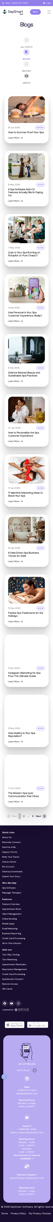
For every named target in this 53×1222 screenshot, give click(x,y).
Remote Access (10, 984)
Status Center (9, 861)
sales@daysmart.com (27, 1093)
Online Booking (9, 918)
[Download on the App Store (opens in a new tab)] (14, 1024)
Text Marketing (9, 959)
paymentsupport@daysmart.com (27, 1178)
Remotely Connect (11, 842)
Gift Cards (7, 988)
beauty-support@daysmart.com (26, 1132)
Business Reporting (11, 933)
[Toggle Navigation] (49, 11)
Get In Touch (23, 1070)
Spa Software (9, 887)
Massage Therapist (11, 892)
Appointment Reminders (14, 964)
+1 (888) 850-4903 (27, 1129)
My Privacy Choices (40, 1213)
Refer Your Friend (10, 856)
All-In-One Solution (11, 943)
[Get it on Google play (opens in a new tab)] (37, 1024)
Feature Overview (11, 904)
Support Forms (9, 852)
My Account (8, 866)
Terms (4, 1213)
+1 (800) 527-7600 (26, 1090)
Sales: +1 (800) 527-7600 (16, 3)
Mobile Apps (8, 923)
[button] (4, 1076)
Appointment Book (11, 909)
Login (48, 3)
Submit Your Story (11, 876)
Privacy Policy (18, 1213)
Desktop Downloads (12, 871)
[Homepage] (12, 12)
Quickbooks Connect (12, 979)
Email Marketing (10, 928)
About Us (7, 837)
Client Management (11, 913)
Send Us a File (9, 847)
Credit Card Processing (13, 938)
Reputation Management (14, 969)
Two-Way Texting (11, 954)
